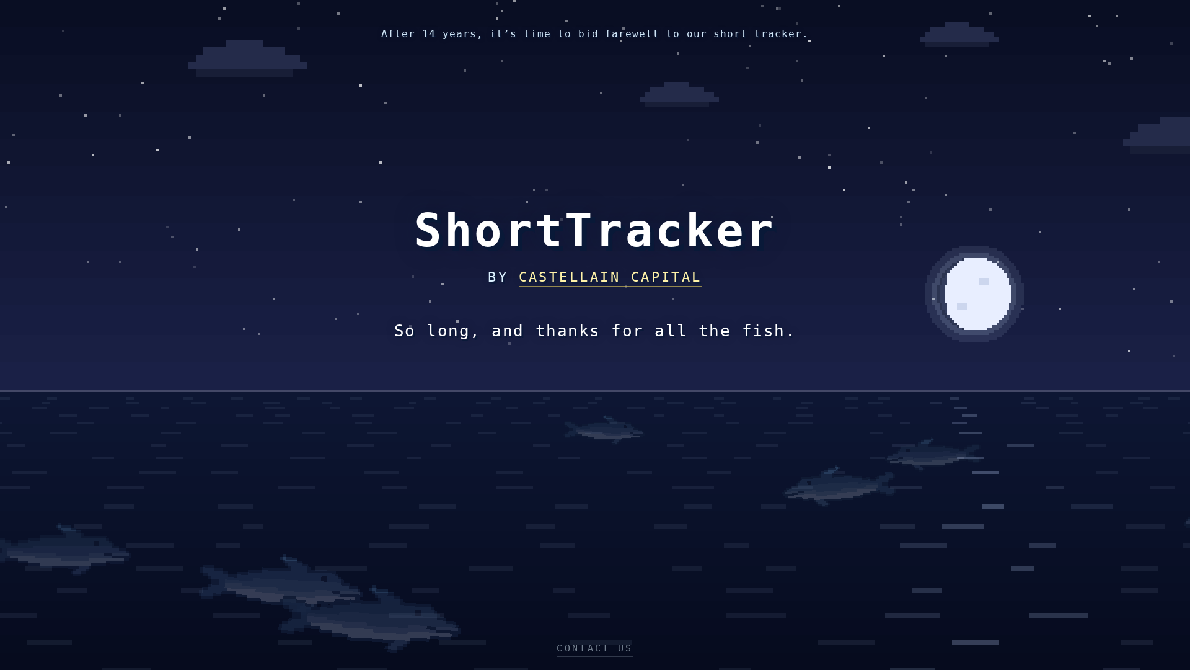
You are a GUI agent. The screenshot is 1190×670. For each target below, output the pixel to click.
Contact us (595, 648)
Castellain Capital (610, 277)
